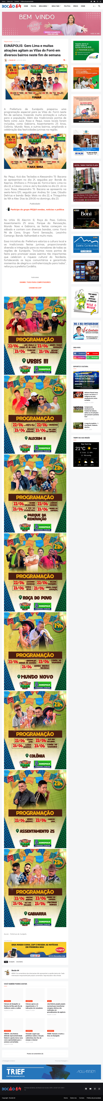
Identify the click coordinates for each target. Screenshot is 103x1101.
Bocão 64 (15, 970)
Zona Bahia (19, 962)
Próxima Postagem (61, 1061)
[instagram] (97, 1)
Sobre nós (10, 1)
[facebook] (91, 1)
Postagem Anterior (9, 1061)
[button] (94, 6)
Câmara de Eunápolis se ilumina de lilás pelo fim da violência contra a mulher (13, 1006)
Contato (16, 1)
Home (3, 1)
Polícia (33, 6)
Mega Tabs (55, 6)
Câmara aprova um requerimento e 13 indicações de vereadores (34, 1006)
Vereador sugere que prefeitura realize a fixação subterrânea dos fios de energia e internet (35, 1037)
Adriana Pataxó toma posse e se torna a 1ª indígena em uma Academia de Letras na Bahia (91, 396)
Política (67, 6)
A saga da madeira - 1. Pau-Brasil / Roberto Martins (91, 425)
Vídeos (75, 6)
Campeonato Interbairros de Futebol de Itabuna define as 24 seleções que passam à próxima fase (91, 411)
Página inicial (8, 41)
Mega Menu (43, 6)
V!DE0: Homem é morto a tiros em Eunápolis (55, 1035)
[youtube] (94, 1)
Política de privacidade (27, 1)
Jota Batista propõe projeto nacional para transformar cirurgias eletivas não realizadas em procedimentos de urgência (56, 1008)
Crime (83, 6)
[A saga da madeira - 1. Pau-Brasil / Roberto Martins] (78, 425)
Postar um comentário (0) (35, 1053)
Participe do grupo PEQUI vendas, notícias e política (37, 209)
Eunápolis (17, 41)
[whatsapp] (100, 1)
